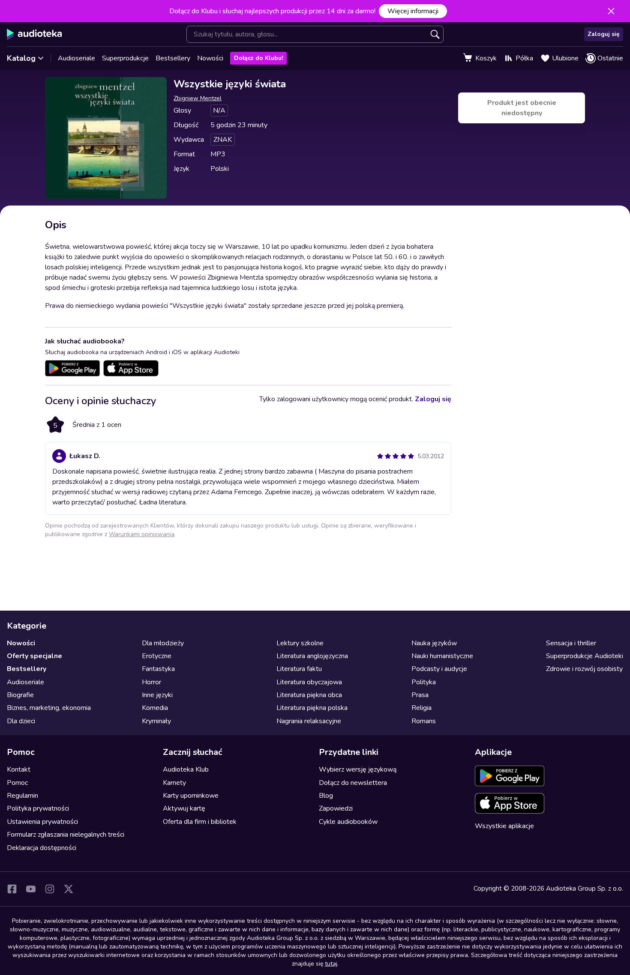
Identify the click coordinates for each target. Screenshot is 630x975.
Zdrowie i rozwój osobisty (584, 669)
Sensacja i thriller (571, 643)
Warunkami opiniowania (141, 534)
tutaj (331, 964)
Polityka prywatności (38, 808)
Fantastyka (158, 669)
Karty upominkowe (191, 795)
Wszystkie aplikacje (504, 826)
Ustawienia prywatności (42, 822)
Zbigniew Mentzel (198, 98)
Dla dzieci (21, 721)
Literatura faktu (299, 669)
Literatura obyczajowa (309, 682)
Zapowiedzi (336, 808)
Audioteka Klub (186, 769)
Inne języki (157, 695)
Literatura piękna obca (309, 695)
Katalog (21, 58)
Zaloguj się (604, 34)
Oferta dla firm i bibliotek (200, 821)
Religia (421, 708)
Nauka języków (434, 643)
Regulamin (22, 795)
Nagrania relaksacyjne (308, 721)
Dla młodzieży (163, 643)
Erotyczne (156, 656)
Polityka (423, 682)
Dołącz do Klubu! (258, 58)
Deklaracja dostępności (41, 848)
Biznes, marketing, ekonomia (49, 708)
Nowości (210, 58)
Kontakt (18, 769)
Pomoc (17, 782)
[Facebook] (12, 889)
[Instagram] (50, 889)
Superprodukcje (125, 58)
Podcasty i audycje (439, 669)
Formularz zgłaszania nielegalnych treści (65, 834)
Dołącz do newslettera (353, 782)
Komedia (155, 708)
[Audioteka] (34, 34)
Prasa (420, 695)
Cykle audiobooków (348, 821)
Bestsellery (173, 58)
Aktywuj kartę (184, 808)
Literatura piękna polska (312, 708)
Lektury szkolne (300, 643)
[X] (68, 889)
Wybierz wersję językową (357, 769)
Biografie (20, 695)
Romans (423, 721)
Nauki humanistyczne (442, 656)
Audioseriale (76, 58)
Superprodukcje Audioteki (584, 656)
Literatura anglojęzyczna (312, 656)
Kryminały (156, 721)
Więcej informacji (412, 11)
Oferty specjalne (34, 656)
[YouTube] (31, 889)
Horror (151, 682)
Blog (326, 795)
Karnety (174, 782)
